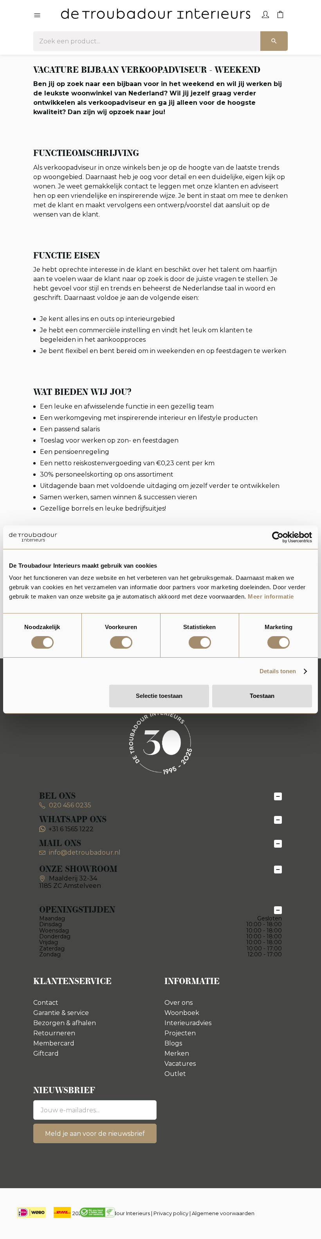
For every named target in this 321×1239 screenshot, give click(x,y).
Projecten (180, 1033)
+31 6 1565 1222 (71, 829)
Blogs (173, 1043)
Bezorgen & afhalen (64, 1023)
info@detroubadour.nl (85, 852)
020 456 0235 (69, 805)
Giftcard (46, 1053)
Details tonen (278, 671)
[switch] (121, 642)
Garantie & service (61, 1013)
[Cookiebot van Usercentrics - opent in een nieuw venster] (277, 537)
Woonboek (181, 1013)
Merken (176, 1053)
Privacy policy (170, 1213)
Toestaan (262, 695)
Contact (45, 1002)
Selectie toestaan (159, 695)
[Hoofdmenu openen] (37, 15)
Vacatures (180, 1063)
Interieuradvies (187, 1023)
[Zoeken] (274, 41)
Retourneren (54, 1033)
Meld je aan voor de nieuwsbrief (95, 1133)
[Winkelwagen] (280, 13)
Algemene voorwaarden (223, 1213)
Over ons (178, 1002)
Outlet (175, 1074)
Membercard (53, 1043)
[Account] (265, 13)
